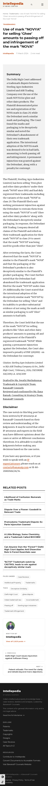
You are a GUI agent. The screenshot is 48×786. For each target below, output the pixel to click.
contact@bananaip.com (16, 467)
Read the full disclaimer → (13, 715)
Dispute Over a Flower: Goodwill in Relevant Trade (22, 510)
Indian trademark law (13, 600)
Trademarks (14, 14)
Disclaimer (7, 780)
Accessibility (8, 782)
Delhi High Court (11, 594)
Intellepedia (13, 3)
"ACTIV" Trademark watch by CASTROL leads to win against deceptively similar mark (20, 564)
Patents (6, 726)
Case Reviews (23, 577)
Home (5, 14)
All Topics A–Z (9, 746)
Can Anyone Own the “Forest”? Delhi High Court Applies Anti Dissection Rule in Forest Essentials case (24, 549)
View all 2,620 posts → (15, 641)
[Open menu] (42, 4)
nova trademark (32, 600)
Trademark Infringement (14, 611)
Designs (6, 738)
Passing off (9, 605)
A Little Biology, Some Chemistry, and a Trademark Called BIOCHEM (22, 535)
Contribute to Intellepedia (14, 757)
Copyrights (7, 734)
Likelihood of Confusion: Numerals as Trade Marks (22, 498)
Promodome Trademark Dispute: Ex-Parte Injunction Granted (23, 523)
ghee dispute (27, 594)
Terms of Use (29, 780)
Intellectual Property (13, 583)
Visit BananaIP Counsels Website (17, 764)
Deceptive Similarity (19, 589)
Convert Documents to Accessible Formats (21, 760)
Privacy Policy (17, 780)
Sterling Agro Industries (27, 605)
